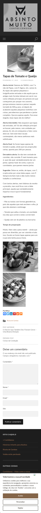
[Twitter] (7, 313)
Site (4, 409)
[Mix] (21, 313)
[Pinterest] (14, 313)
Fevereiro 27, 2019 (10, 80)
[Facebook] (4, 313)
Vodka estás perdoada (11, 454)
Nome (6, 387)
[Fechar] (37, 475)
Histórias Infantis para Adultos (15, 445)
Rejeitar (20, 508)
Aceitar (20, 496)
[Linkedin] (11, 313)
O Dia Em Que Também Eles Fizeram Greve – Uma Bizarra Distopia (20, 330)
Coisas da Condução (10, 340)
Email (5, 398)
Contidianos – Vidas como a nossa (16, 472)
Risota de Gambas (12, 320)
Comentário (8, 362)
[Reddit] (17, 313)
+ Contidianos (8, 440)
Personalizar (20, 502)
